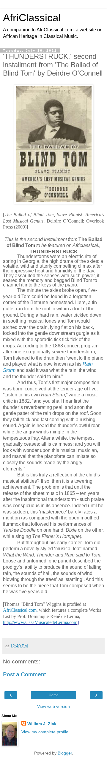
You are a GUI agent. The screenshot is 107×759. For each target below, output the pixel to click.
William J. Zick (41, 723)
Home (54, 695)
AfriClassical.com (20, 610)
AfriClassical (32, 17)
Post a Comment (24, 674)
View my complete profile (44, 731)
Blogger (65, 753)
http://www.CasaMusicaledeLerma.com (40, 622)
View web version (53, 706)
